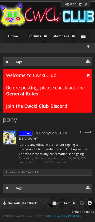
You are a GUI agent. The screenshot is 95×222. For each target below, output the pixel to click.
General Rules (22, 93)
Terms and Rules (82, 212)
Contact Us (66, 203)
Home (13, 36)
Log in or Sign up (75, 4)
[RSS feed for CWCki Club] (90, 203)
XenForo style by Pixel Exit (62, 216)
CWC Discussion (55, 162)
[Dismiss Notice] (88, 75)
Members (61, 36)
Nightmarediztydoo (48, 158)
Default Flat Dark (22, 203)
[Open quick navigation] (88, 61)
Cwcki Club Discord (45, 106)
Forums (34, 36)
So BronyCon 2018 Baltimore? (43, 135)
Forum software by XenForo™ (22, 216)
